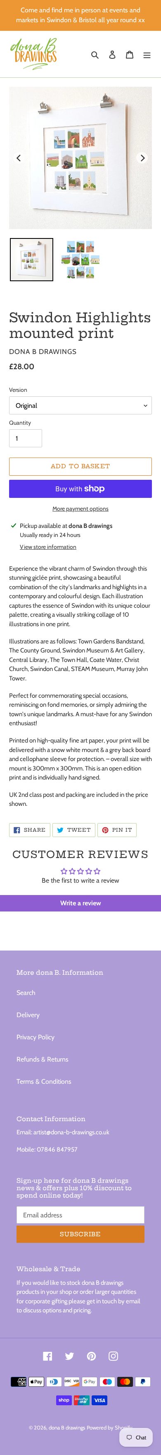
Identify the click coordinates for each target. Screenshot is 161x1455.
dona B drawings (67, 1427)
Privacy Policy (35, 1037)
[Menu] (147, 54)
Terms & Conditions (44, 1081)
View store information (48, 547)
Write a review (80, 903)
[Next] (142, 158)
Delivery (28, 1015)
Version (18, 389)
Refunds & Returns (43, 1059)
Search (26, 993)
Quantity (20, 422)
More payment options (80, 508)
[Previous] (19, 158)
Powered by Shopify (110, 1427)
